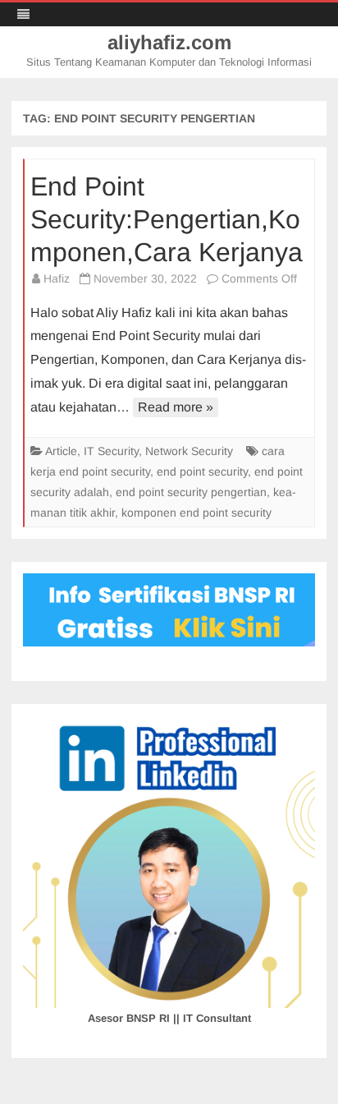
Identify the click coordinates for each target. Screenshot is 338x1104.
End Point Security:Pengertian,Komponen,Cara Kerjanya (166, 219)
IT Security (111, 451)
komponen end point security (196, 512)
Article (61, 451)
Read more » (175, 407)
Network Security (189, 451)
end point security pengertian (191, 492)
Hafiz (56, 278)
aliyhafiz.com (169, 43)
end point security (202, 471)
